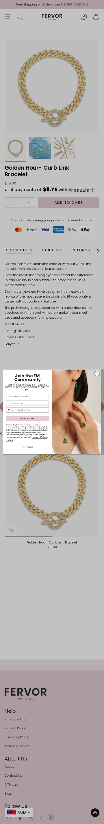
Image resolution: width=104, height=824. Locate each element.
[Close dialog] (97, 373)
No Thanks (27, 447)
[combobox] (10, 410)
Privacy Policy (39, 437)
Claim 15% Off (27, 418)
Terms (9, 440)
